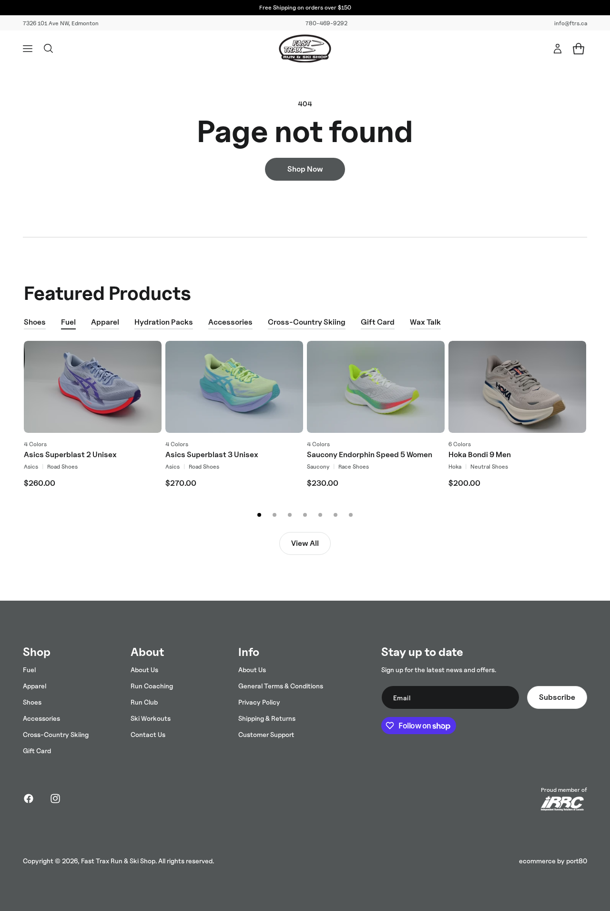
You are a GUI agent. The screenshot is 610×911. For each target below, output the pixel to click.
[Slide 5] (320, 515)
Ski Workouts (151, 718)
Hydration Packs (163, 322)
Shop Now (305, 169)
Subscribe (557, 697)
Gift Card (378, 322)
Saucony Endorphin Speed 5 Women (369, 454)
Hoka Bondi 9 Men (479, 454)
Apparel (105, 322)
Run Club (144, 702)
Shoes (35, 322)
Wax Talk (425, 322)
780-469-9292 (326, 23)
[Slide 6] (335, 515)
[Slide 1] (259, 515)
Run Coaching (152, 686)
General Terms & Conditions (280, 686)
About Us (144, 669)
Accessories (230, 322)
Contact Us (148, 734)
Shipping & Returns (266, 718)
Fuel (68, 322)
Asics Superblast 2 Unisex (70, 454)
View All (305, 543)
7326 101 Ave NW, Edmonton (61, 23)
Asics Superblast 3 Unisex (211, 454)
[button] (27, 48)
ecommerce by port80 (553, 861)
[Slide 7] (350, 515)
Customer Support (266, 734)
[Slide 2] (274, 515)
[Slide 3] (289, 515)
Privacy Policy (259, 702)
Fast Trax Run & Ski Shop (118, 861)
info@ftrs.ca (570, 23)
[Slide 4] (305, 515)
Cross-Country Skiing (307, 322)
